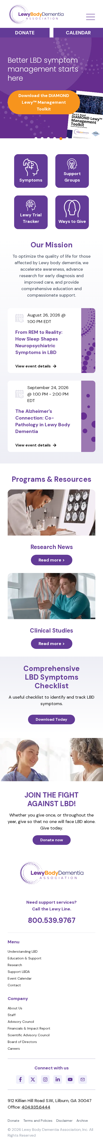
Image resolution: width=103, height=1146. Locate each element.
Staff (12, 1015)
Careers (14, 1048)
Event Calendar (20, 978)
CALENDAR (78, 33)
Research (15, 965)
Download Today (51, 719)
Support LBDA (19, 971)
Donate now (51, 839)
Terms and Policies (37, 1120)
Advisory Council (21, 1021)
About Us (15, 1008)
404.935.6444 (36, 1107)
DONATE (24, 33)
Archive (82, 1120)
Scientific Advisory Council (29, 1035)
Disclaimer (64, 1120)
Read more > (52, 560)
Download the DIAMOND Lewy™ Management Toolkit (43, 102)
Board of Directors (22, 1042)
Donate (13, 1120)
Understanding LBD (23, 951)
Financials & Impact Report (29, 1028)
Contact (14, 985)
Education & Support (24, 958)
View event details (33, 366)
